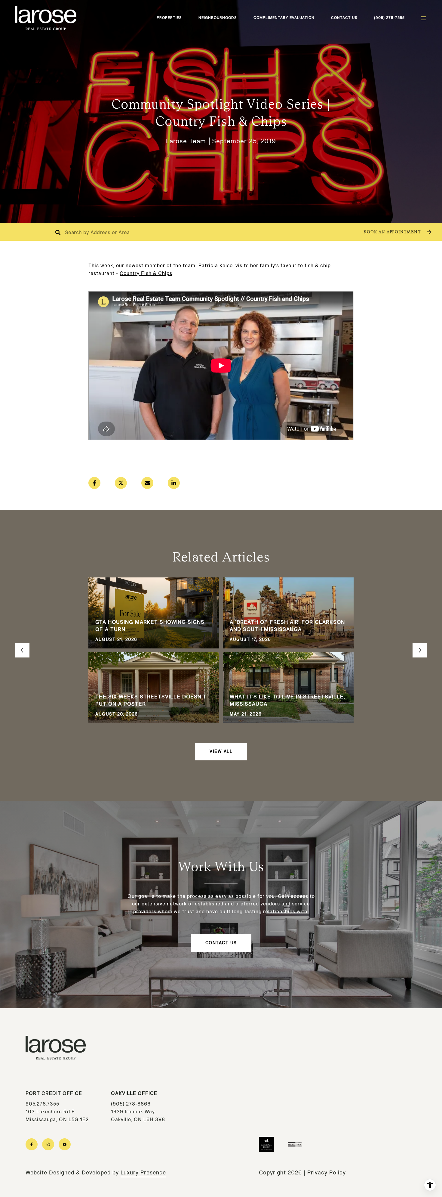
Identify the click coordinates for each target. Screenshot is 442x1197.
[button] (396, 232)
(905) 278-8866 (131, 1104)
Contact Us (344, 18)
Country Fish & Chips (146, 273)
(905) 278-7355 (389, 18)
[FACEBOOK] (32, 1144)
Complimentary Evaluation (284, 18)
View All (221, 751)
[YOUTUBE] (65, 1144)
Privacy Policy (326, 1172)
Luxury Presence (143, 1172)
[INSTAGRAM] (48, 1144)
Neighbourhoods (217, 18)
